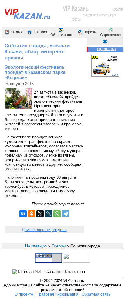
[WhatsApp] (57, 213)
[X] (40, 213)
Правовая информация (57, 294)
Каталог (40, 32)
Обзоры (59, 246)
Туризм (90, 32)
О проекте (24, 294)
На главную (36, 246)
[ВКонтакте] (23, 213)
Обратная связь (96, 294)
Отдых (16, 32)
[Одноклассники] (31, 213)
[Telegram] (65, 213)
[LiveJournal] (48, 213)
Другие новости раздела (44, 229)
